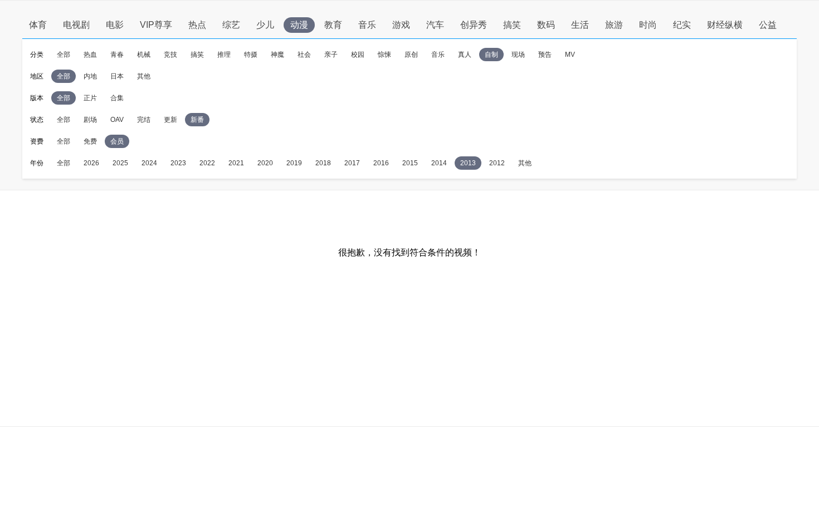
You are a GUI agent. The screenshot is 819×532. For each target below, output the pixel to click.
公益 (768, 24)
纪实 (682, 24)
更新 (170, 120)
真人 (464, 54)
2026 (91, 163)
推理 (224, 54)
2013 (468, 163)
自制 (491, 54)
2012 (497, 163)
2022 (207, 163)
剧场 (90, 120)
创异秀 (473, 24)
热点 (197, 24)
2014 (439, 163)
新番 (197, 120)
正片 (90, 98)
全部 (63, 54)
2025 (120, 163)
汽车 (435, 24)
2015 (410, 163)
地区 (36, 76)
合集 (117, 98)
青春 (117, 54)
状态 (36, 120)
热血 (90, 54)
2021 (236, 163)
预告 (545, 54)
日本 (117, 76)
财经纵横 (725, 24)
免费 (90, 141)
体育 (38, 24)
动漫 (299, 24)
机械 (143, 54)
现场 (518, 54)
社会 (304, 54)
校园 (357, 54)
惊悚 (384, 54)
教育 (333, 24)
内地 (90, 76)
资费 (36, 141)
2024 (149, 163)
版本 (36, 98)
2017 (352, 163)
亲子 (331, 54)
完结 (143, 120)
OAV (117, 120)
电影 (115, 24)
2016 (381, 163)
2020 (265, 163)
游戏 (401, 24)
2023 (178, 163)
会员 (117, 141)
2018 (323, 163)
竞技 (170, 54)
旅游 (614, 24)
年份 (36, 163)
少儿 (265, 24)
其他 (143, 76)
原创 (411, 54)
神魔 (277, 54)
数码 (546, 24)
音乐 (367, 24)
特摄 (250, 54)
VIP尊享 (156, 24)
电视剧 (76, 24)
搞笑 (512, 24)
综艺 (231, 24)
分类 (36, 54)
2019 (294, 163)
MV (570, 54)
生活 (580, 24)
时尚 (648, 24)
